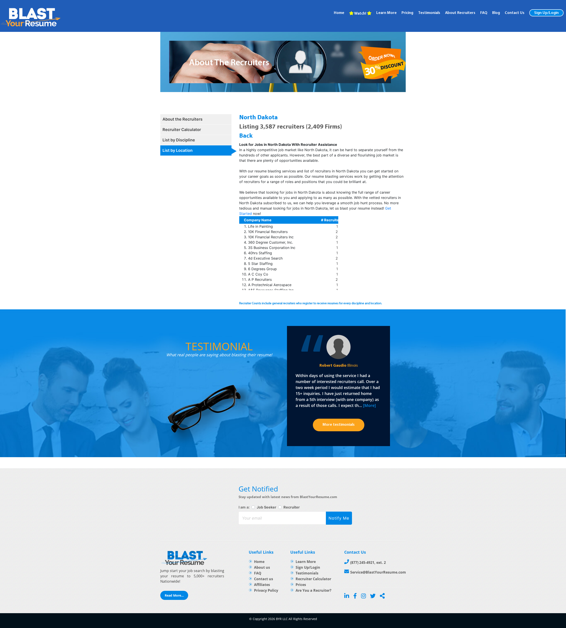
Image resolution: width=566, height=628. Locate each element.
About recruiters (460, 13)
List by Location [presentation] (178, 150)
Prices (301, 584)
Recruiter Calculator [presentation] (182, 129)
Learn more (386, 13)
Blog (496, 13)
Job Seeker (266, 507)
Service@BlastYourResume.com (378, 572)
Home (339, 13)
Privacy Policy (266, 590)
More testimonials (339, 425)
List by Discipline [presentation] (179, 140)
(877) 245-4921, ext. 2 (368, 562)
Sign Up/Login (546, 13)
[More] (369, 405)
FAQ (483, 13)
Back (246, 136)
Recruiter (291, 507)
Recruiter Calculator (313, 579)
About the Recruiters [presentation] (183, 119)
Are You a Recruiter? (313, 590)
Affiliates (262, 584)
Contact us (263, 579)
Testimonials (429, 13)
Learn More (306, 561)
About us (262, 567)
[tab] (195, 119)
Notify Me (339, 518)
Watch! (360, 14)
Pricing (407, 13)
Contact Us (514, 13)
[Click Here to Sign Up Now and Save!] (382, 65)
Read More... (174, 595)
